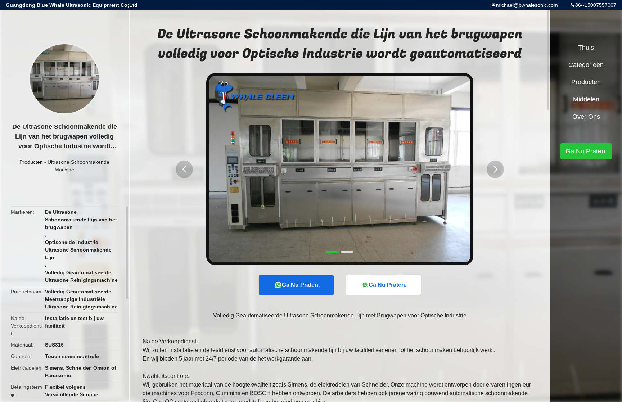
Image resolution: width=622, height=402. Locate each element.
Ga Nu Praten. (301, 285)
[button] (184, 169)
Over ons (586, 116)
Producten (31, 162)
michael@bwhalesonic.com (527, 5)
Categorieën (586, 64)
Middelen (586, 99)
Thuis (586, 47)
